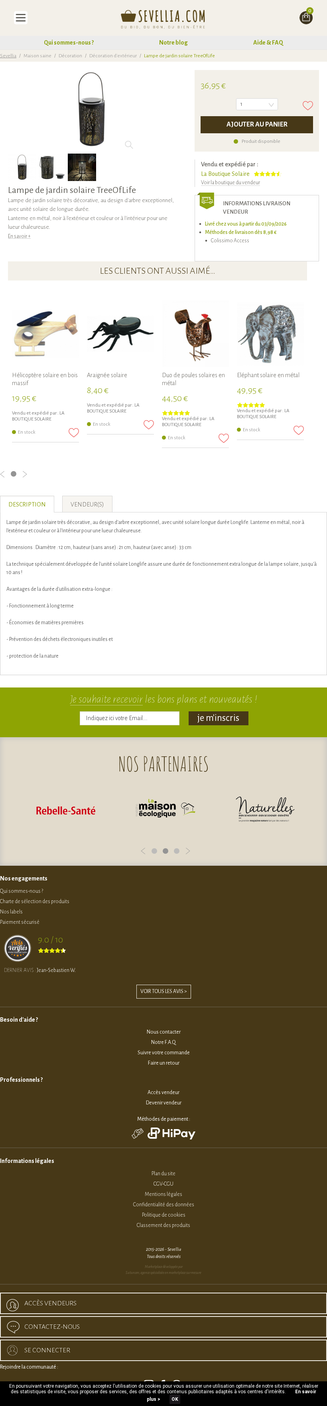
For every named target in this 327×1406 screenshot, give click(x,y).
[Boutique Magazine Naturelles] (265, 810)
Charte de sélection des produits (34, 901)
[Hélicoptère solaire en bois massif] (45, 333)
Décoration (70, 55)
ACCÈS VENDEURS (50, 1303)
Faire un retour (163, 1063)
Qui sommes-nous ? (69, 42)
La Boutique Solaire (225, 174)
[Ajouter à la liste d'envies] (308, 105)
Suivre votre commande (164, 1052)
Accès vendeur (163, 1092)
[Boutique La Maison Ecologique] (165, 810)
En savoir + (19, 236)
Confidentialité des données (163, 1204)
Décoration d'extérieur (113, 55)
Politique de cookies (163, 1215)
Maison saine (37, 55)
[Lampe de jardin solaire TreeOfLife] (22, 167)
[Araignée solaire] (120, 333)
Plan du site (163, 1173)
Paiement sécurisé (19, 922)
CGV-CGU (163, 1184)
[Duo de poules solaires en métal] (195, 333)
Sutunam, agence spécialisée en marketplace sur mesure (163, 1273)
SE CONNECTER (47, 1350)
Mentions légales (163, 1194)
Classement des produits (163, 1225)
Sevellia (8, 55)
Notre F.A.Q (163, 1042)
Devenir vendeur (163, 1103)
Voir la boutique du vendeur (230, 182)
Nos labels (11, 912)
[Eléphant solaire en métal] (270, 333)
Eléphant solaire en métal (268, 375)
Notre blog (173, 42)
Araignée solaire (107, 375)
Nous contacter (164, 1032)
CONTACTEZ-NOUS (52, 1326)
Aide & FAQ (268, 42)
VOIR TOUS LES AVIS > (163, 991)
